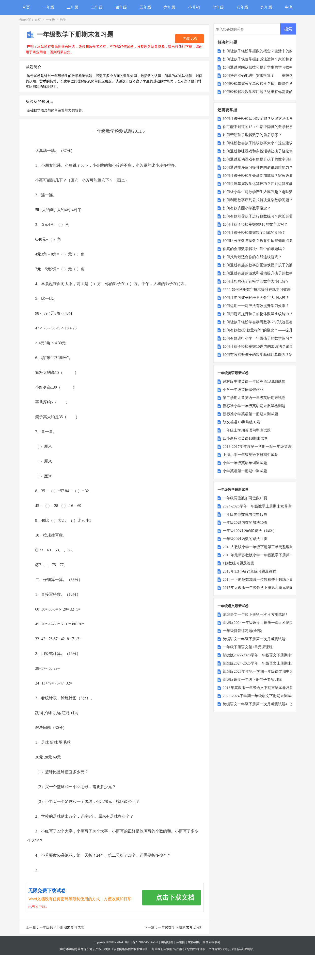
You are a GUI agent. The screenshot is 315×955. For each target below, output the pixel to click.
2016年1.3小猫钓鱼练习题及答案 (249, 571)
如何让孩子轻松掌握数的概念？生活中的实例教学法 (265, 51)
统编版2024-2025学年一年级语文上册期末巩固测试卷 (266, 663)
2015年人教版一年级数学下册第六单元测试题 (260, 588)
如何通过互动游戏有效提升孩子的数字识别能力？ (263, 159)
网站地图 (167, 942)
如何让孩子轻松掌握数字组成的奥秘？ (254, 232)
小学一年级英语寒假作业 (243, 390)
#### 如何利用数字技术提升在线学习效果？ (258, 289)
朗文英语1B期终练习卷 (241, 422)
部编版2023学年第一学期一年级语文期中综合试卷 (263, 671)
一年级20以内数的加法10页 (245, 522)
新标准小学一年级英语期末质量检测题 (254, 406)
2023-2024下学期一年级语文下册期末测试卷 (259, 696)
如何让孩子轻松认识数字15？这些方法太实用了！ (263, 119)
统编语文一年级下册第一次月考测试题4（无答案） (264, 704)
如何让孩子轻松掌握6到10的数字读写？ (255, 224)
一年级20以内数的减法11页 (245, 539)
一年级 (48, 7)
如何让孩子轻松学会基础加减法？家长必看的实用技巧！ (269, 176)
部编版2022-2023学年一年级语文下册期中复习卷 (262, 655)
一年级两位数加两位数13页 (245, 498)
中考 (289, 7)
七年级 (218, 7)
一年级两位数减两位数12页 (245, 514)
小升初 (194, 7)
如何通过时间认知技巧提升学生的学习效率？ (260, 67)
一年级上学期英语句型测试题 (247, 430)
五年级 (145, 7)
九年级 (266, 7)
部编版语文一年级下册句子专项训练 (252, 680)
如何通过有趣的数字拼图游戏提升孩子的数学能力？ (265, 265)
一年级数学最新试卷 (233, 489)
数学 (63, 19)
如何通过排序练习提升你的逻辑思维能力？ (258, 167)
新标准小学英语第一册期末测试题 (250, 414)
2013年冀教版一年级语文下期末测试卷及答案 (260, 688)
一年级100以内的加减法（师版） (250, 531)
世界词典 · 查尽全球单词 (204, 942)
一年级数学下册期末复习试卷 (61, 927)
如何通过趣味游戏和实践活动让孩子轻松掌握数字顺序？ (269, 151)
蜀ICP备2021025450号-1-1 (141, 942)
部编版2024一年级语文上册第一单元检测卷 (258, 623)
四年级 (121, 7)
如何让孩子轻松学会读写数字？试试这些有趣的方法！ (267, 322)
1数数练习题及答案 (238, 563)
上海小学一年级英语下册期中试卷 (250, 455)
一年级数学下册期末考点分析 (180, 927)
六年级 (169, 7)
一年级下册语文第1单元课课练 (248, 647)
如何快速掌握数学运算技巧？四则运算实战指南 (261, 184)
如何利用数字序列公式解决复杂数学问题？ (258, 200)
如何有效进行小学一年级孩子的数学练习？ (258, 338)
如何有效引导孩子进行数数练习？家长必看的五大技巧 (267, 216)
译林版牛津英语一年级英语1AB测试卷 (254, 381)
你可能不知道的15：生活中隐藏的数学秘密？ (260, 127)
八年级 (242, 7)
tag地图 (180, 942)
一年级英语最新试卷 (233, 373)
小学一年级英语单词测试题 (245, 463)
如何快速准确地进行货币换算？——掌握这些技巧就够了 (269, 75)
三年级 (97, 7)
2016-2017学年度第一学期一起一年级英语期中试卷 (264, 447)
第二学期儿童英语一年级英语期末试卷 (254, 398)
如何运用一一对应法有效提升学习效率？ (256, 306)
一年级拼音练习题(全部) (242, 631)
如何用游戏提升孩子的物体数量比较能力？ (258, 314)
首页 (26, 7)
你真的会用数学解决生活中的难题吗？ (254, 249)
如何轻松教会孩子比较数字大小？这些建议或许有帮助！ (269, 143)
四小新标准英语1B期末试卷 (245, 438)
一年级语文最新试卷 (233, 606)
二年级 (73, 7)
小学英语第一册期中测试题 (245, 471)
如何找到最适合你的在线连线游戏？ (252, 257)
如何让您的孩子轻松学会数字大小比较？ (256, 281)
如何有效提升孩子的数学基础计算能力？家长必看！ (265, 355)
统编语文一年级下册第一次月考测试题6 (255, 639)
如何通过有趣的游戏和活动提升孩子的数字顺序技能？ (267, 273)
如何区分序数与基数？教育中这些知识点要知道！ (263, 241)
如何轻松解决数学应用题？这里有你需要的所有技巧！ (267, 92)
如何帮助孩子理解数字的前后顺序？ (252, 135)
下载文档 (189, 39)
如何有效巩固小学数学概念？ (247, 208)
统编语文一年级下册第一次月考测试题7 (255, 614)
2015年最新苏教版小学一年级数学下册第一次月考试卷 (267, 555)
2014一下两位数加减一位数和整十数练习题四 (260, 579)
